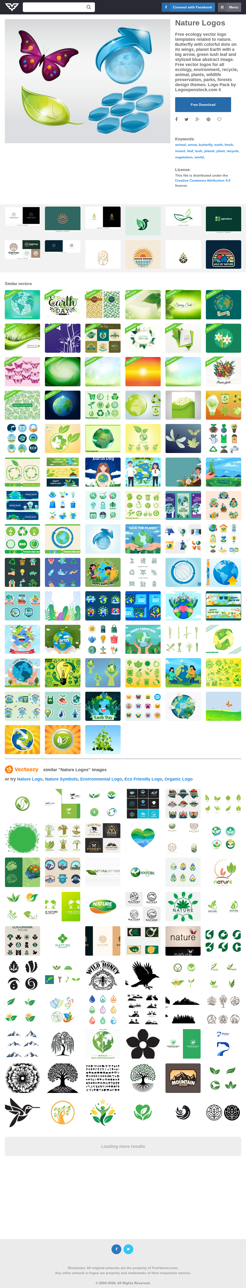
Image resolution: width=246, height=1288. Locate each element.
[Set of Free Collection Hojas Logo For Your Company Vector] (223, 803)
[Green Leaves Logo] (62, 739)
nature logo (30, 779)
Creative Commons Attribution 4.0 (202, 180)
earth (218, 145)
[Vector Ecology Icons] (22, 538)
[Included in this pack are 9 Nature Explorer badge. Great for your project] (183, 803)
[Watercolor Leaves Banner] (143, 338)
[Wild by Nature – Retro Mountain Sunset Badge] (223, 259)
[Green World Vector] (103, 438)
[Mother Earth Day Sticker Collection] (62, 706)
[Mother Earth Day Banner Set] (183, 505)
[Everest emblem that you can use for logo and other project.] (62, 872)
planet (209, 151)
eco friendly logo (143, 779)
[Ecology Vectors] (62, 672)
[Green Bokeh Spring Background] (183, 371)
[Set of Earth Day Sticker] (223, 505)
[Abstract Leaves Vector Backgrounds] (103, 304)
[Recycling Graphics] (143, 405)
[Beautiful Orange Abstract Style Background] (143, 371)
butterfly (205, 145)
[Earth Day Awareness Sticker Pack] (22, 706)
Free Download (203, 105)
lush (198, 151)
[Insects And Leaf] (183, 438)
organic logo (179, 779)
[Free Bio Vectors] (223, 672)
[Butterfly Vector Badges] (143, 706)
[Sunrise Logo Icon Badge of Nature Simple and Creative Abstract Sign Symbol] (62, 219)
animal (180, 145)
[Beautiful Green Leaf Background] (143, 304)
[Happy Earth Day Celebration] (103, 572)
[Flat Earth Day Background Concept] (22, 672)
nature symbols (61, 779)
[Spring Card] (183, 405)
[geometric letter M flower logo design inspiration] (22, 216)
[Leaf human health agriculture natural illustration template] (62, 1009)
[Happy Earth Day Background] (22, 639)
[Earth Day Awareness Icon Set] (223, 438)
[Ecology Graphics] (223, 405)
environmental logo (101, 779)
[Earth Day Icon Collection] (22, 438)
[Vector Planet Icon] (103, 538)
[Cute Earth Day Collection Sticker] (143, 572)
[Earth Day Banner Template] (62, 472)
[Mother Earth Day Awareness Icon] (22, 572)
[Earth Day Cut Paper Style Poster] (183, 706)
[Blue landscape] (62, 338)
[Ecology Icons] (143, 672)
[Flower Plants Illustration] (223, 371)
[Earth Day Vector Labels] (103, 338)
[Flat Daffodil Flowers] (223, 338)
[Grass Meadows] (223, 706)
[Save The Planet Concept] (183, 672)
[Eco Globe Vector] (223, 639)
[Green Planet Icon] (62, 438)
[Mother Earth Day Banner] (143, 605)
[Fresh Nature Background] (22, 338)
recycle (233, 151)
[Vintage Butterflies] (22, 371)
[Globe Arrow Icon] (223, 572)
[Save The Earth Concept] (143, 538)
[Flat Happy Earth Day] (143, 639)
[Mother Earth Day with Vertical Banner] (62, 605)
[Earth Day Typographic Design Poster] (62, 304)
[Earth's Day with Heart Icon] (183, 605)
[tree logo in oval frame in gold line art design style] (103, 259)
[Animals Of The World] (22, 304)
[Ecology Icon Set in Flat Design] (223, 538)
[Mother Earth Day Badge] (103, 605)
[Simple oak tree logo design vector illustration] (22, 249)
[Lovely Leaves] (103, 739)
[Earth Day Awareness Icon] (62, 572)
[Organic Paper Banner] (183, 338)
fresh (229, 145)
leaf (190, 151)
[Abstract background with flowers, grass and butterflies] (22, 838)
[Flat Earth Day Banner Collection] (223, 605)
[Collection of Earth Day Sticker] (22, 605)
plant (220, 151)
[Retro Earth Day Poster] (223, 304)
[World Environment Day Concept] (223, 472)
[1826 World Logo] (22, 739)
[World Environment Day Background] (183, 472)
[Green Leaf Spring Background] (183, 304)
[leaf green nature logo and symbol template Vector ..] (22, 803)
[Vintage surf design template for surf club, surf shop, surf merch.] (143, 259)
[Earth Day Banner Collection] (22, 505)
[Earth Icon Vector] (62, 538)
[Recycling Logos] (143, 505)
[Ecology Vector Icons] (103, 405)
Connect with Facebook (192, 7)
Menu (233, 7)
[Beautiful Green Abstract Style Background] (62, 371)
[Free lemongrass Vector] (183, 639)
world (199, 157)
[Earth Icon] (183, 572)
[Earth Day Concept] (103, 472)
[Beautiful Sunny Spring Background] (103, 371)
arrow (192, 145)
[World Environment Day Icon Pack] (103, 639)
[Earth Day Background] (62, 639)
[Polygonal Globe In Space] (62, 405)
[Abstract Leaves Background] (22, 405)
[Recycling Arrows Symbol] (22, 472)
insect (180, 151)
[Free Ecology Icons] (143, 438)
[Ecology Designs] (103, 672)
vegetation (184, 157)
